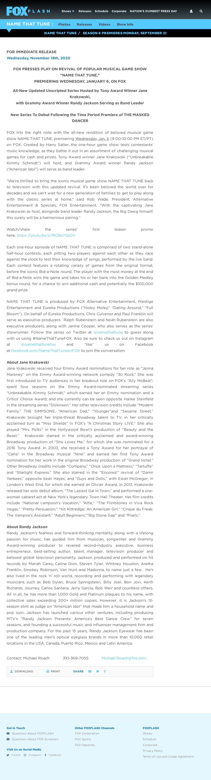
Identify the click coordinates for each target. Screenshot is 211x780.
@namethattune (109, 332)
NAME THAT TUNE (28, 24)
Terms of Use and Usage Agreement (168, 756)
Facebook (54, 755)
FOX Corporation (87, 733)
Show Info (125, 24)
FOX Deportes (85, 745)
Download (24, 671)
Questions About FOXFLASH (32, 733)
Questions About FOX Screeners (35, 739)
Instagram (34, 755)
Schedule (101, 11)
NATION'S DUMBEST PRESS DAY (153, 11)
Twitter (16, 755)
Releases (85, 11)
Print (55, 671)
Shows (67, 11)
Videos (104, 24)
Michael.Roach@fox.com (124, 658)
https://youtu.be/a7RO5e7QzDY (46, 235)
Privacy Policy (153, 750)
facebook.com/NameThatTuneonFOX (45, 350)
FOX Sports (83, 739)
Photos (64, 24)
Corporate (119, 11)
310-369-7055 (75, 658)
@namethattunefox (38, 344)
